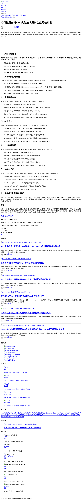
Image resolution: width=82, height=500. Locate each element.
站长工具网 (4, 17)
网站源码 (3, 9)
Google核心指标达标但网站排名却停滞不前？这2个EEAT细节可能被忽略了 (32, 329)
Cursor (5, 436)
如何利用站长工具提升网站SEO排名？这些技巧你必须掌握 (26, 279)
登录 (2, 11)
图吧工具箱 (7, 466)
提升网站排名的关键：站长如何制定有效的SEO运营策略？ (26, 313)
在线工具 (3, 5)
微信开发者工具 (8, 456)
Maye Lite (6, 446)
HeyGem (6, 486)
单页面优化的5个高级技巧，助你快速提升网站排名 (22, 263)
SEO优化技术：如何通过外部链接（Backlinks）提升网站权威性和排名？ (32, 246)
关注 (2, 234)
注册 (4, 11)
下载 (5, 438)
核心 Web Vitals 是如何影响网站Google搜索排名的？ (23, 296)
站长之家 (10, 17)
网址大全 (3, 7)
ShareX (6, 476)
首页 (2, 3)
